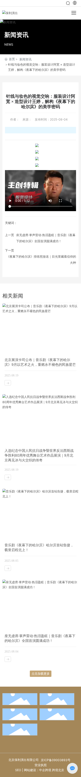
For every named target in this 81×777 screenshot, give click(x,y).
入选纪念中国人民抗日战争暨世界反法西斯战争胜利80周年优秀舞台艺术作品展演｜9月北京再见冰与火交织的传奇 (39, 455)
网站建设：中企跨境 (37, 770)
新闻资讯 (25, 59)
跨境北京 (58, 770)
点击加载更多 (41, 673)
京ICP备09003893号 (55, 760)
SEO (18, 770)
